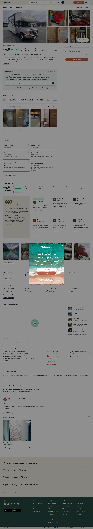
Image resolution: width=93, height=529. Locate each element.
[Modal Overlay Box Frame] (46, 264)
